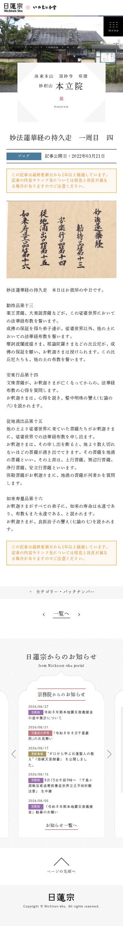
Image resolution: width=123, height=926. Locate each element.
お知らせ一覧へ (62, 825)
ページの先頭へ (61, 871)
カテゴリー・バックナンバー (65, 592)
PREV (44, 615)
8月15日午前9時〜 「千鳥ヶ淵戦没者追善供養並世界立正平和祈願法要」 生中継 (60, 786)
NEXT (79, 615)
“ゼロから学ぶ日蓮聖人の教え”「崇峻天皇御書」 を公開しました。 (61, 759)
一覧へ (61, 613)
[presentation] (14, 754)
